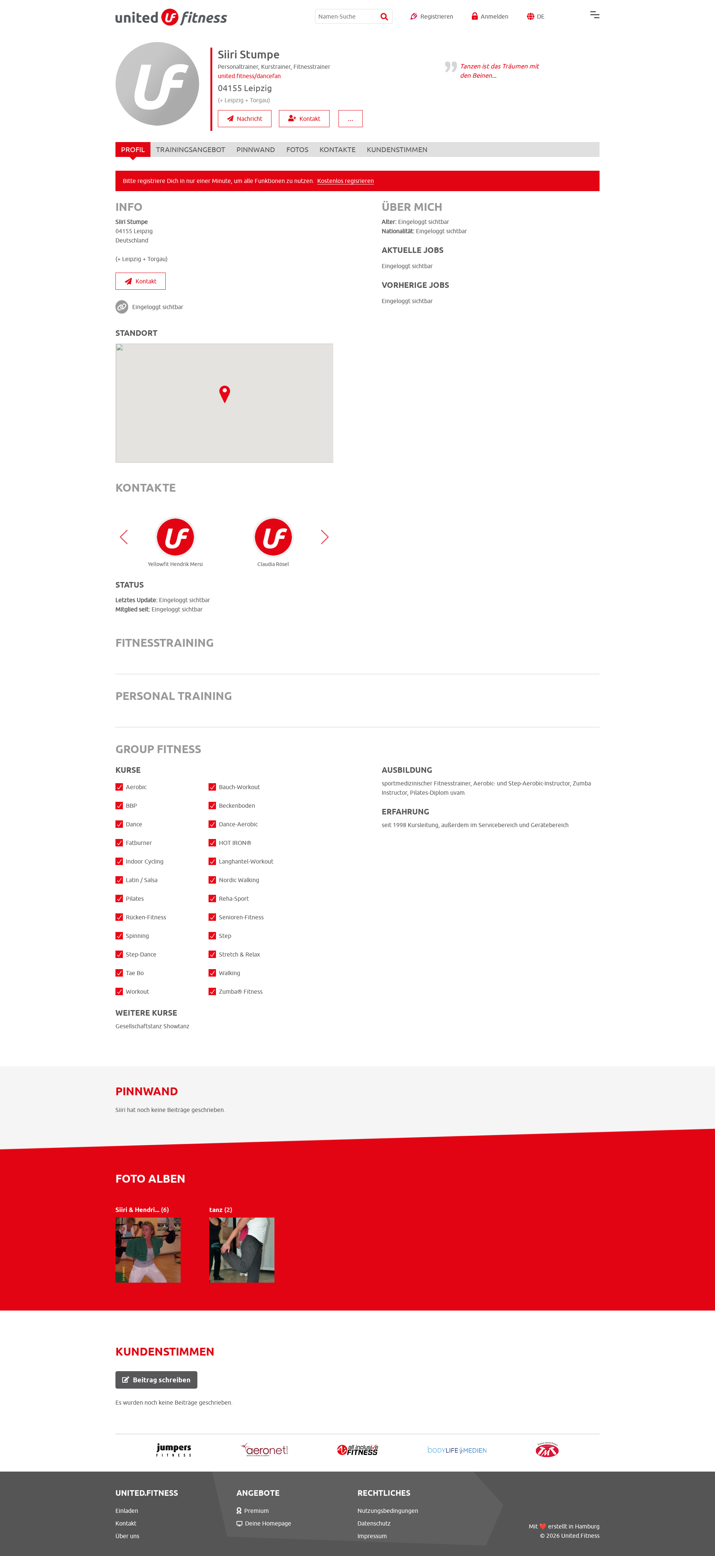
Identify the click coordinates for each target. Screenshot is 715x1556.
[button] (123, 537)
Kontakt (309, 118)
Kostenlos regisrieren (345, 180)
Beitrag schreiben (162, 1380)
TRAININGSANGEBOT (190, 149)
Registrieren (436, 16)
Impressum (372, 1536)
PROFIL (133, 149)
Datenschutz (374, 1523)
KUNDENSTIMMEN (397, 149)
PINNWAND (255, 149)
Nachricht (249, 118)
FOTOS (297, 149)
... (350, 118)
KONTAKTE (338, 149)
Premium (256, 1510)
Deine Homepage (268, 1523)
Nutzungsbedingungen (388, 1510)
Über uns (127, 1536)
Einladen (126, 1510)
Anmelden (494, 16)
